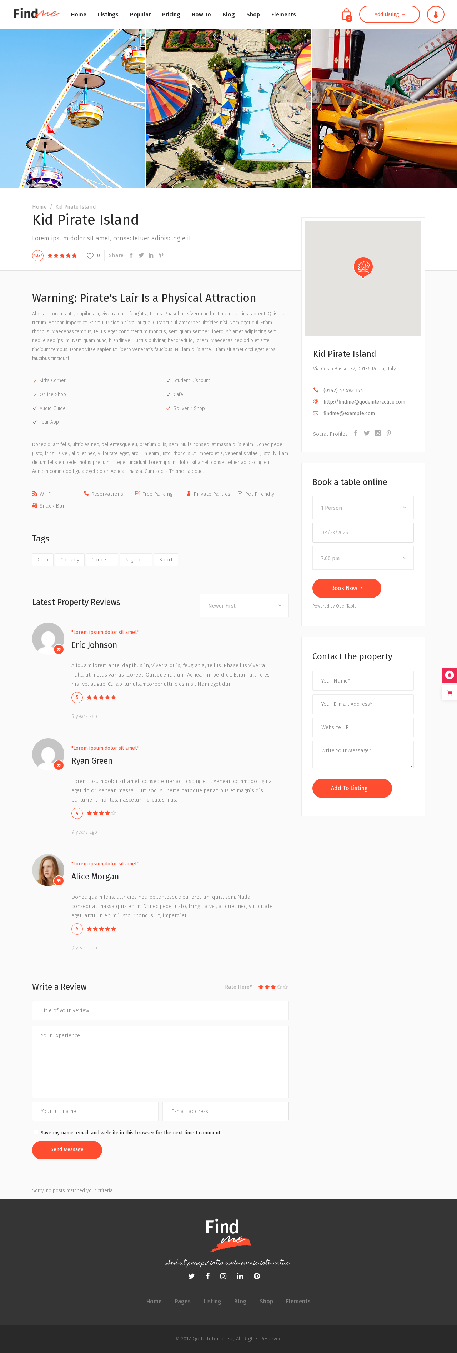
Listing (212, 1301)
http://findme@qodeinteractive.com (364, 402)
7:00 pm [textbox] (330, 558)
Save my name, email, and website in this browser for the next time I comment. (131, 1133)
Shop (266, 1301)
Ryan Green (91, 761)
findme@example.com (349, 413)
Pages (183, 1301)
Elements (298, 1301)
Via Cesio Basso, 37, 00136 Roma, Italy (354, 369)
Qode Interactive (212, 1338)
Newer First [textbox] (222, 606)
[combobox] (244, 605)
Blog (240, 1301)
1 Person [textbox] (331, 508)
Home (39, 207)
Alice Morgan (95, 877)
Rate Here (238, 987)
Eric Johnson (94, 645)
